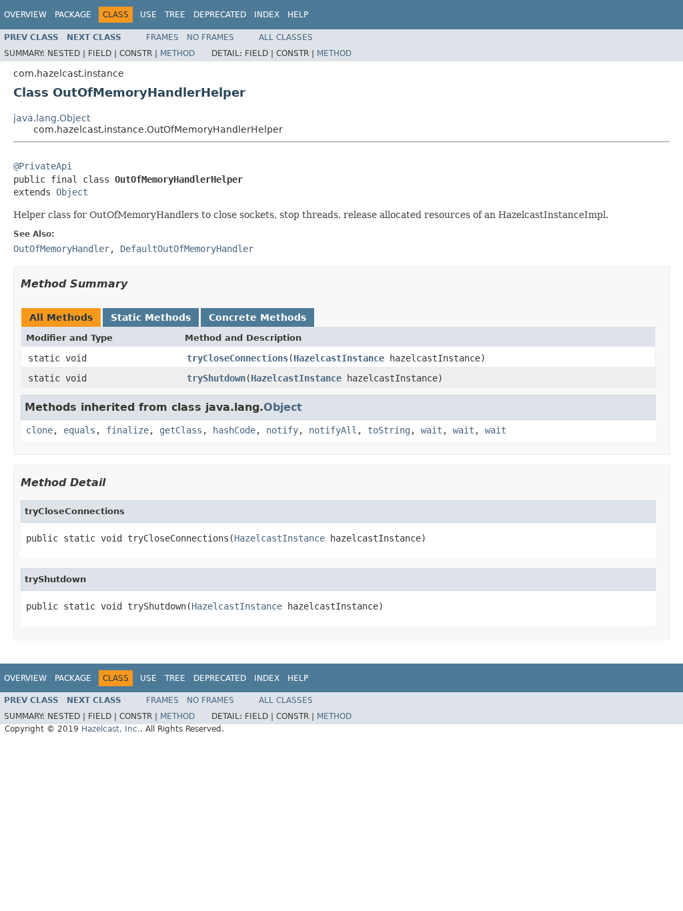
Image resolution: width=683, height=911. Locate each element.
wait (431, 430)
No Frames (210, 37)
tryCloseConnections (237, 358)
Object (72, 192)
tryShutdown (216, 378)
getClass (180, 430)
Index (266, 14)
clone (39, 430)
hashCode (234, 430)
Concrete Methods (257, 317)
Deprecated (219, 14)
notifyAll (333, 430)
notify (282, 430)
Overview (25, 14)
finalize (127, 430)
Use (148, 14)
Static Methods (151, 317)
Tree (175, 14)
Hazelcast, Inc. (110, 729)
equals (79, 430)
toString (389, 430)
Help (297, 14)
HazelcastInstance (338, 358)
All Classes (286, 37)
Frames (162, 37)
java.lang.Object (51, 118)
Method (177, 53)
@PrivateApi (42, 166)
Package (73, 14)
